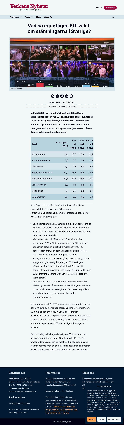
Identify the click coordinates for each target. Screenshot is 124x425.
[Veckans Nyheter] (29, 7)
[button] (112, 17)
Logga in (99, 7)
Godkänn (92, 419)
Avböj (102, 419)
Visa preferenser (114, 419)
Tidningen (14, 17)
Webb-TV (48, 17)
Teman (27, 17)
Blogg (38, 17)
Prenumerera (110, 7)
